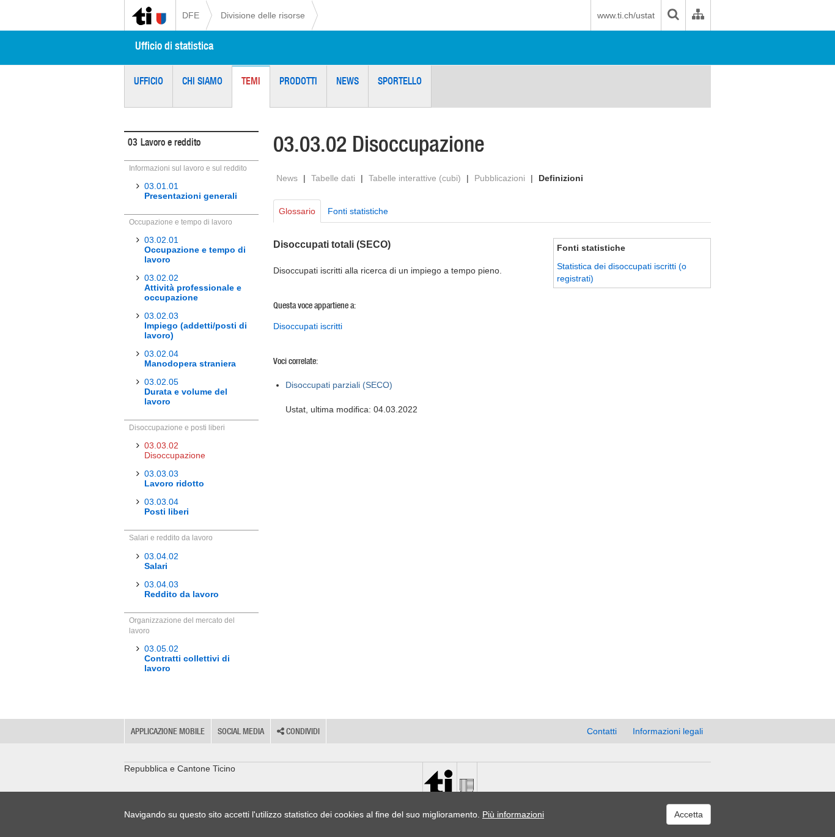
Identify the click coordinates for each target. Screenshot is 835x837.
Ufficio (148, 80)
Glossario (297, 211)
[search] (673, 15)
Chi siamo (202, 80)
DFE (190, 15)
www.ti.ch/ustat (626, 15)
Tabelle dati (333, 178)
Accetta (688, 814)
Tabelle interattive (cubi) (415, 178)
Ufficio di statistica (174, 46)
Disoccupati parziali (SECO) (338, 385)
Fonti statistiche (358, 211)
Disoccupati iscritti (307, 326)
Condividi (302, 731)
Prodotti (298, 80)
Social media (241, 731)
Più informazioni (513, 814)
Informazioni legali (668, 731)
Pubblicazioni (499, 178)
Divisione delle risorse (263, 15)
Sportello (400, 80)
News (347, 80)
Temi (250, 80)
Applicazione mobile (168, 731)
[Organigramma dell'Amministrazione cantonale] (697, 15)
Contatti (602, 731)
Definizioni (561, 178)
